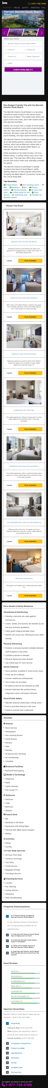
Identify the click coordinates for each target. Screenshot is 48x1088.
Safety (25, 8)
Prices (17, 8)
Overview (7, 8)
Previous (5, 18)
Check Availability (23, 70)
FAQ (43, 8)
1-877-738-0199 (20, 3)
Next (41, 18)
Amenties (35, 8)
